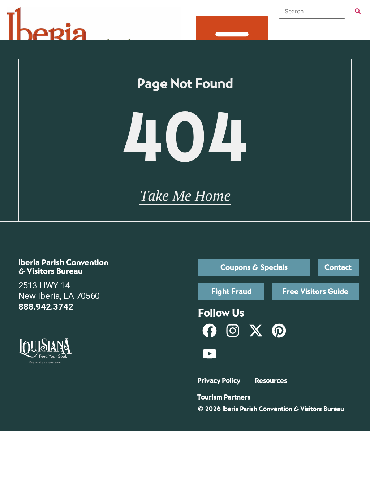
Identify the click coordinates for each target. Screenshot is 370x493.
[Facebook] (209, 330)
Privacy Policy (218, 380)
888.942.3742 (45, 307)
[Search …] (312, 11)
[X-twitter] (255, 330)
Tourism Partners (223, 397)
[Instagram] (232, 330)
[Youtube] (209, 353)
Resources (271, 380)
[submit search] (357, 11)
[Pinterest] (279, 330)
